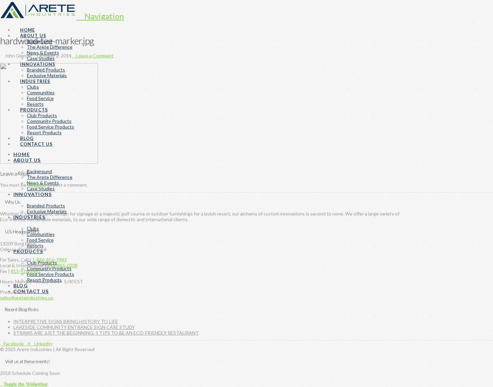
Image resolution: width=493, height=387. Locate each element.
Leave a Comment (94, 55)
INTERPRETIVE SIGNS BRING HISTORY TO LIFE (65, 321)
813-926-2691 (26, 271)
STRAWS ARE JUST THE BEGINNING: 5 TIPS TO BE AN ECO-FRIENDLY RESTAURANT (106, 333)
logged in (36, 185)
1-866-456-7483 (49, 259)
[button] (100, 16)
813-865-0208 (62, 265)
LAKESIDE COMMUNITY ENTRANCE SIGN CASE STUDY (74, 327)
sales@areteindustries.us (26, 297)
